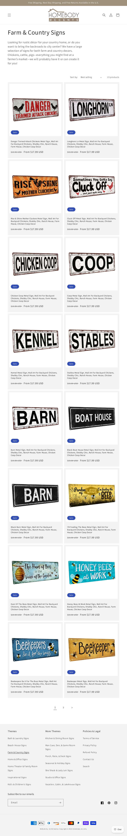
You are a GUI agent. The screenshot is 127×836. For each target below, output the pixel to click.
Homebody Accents (79, 829)
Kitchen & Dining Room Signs (59, 738)
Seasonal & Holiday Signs (57, 763)
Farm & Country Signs (18, 752)
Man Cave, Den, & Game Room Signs (60, 747)
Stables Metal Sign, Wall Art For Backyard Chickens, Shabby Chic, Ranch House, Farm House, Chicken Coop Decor (90, 375)
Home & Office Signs (18, 759)
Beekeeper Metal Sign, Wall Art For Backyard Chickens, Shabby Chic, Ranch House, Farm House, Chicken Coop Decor (90, 684)
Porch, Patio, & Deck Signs (58, 756)
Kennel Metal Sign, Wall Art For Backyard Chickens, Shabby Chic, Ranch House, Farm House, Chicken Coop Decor (34, 375)
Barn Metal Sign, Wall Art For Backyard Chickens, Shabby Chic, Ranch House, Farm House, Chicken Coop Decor (33, 453)
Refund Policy (90, 752)
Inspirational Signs (17, 777)
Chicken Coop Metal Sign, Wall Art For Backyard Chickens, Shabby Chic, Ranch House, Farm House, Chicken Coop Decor (34, 298)
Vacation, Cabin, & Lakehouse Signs (63, 784)
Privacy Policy (89, 745)
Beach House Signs (17, 745)
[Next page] (71, 707)
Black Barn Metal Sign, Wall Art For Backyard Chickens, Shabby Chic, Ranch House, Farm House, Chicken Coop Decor (34, 530)
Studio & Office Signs (55, 777)
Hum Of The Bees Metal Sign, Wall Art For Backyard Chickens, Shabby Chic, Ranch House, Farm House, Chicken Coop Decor (34, 607)
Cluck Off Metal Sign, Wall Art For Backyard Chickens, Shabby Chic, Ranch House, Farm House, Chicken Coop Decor (91, 221)
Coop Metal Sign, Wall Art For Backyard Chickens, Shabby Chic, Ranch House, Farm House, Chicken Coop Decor (89, 298)
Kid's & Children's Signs (19, 784)
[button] (9, 15)
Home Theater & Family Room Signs (23, 768)
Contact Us (88, 759)
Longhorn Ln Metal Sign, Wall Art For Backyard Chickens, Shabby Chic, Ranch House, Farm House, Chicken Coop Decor (90, 144)
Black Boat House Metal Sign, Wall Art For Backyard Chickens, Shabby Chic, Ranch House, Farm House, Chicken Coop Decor (90, 453)
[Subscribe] (60, 802)
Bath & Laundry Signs (18, 738)
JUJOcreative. (54, 829)
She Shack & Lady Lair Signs (59, 770)
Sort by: (74, 77)
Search (86, 766)
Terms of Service (91, 738)
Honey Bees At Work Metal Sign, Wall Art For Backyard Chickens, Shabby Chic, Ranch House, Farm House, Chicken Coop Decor (91, 607)
